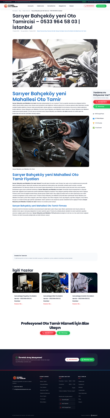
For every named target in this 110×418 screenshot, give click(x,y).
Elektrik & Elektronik (45, 393)
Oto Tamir (83, 31)
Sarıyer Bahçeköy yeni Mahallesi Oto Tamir (39, 96)
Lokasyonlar (82, 390)
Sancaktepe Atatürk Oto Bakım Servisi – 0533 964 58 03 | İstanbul (83, 298)
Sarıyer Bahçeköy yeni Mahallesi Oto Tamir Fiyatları (45, 177)
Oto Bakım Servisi (63, 31)
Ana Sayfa (15, 10)
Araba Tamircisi (26, 10)
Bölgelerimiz (62, 6)
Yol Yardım (42, 399)
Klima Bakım (43, 402)
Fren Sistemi (43, 387)
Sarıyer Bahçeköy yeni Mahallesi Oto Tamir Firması (39, 205)
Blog (20, 10)
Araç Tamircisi (48, 31)
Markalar (81, 387)
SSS (80, 396)
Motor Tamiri (43, 381)
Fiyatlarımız (81, 384)
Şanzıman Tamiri (44, 390)
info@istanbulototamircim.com (22, 389)
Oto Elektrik (70, 31)
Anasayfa (30, 6)
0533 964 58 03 (18, 386)
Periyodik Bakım (44, 384)
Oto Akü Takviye (55, 31)
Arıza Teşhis (43, 396)
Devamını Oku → (18, 304)
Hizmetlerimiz (51, 6)
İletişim (72, 6)
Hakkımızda (40, 6)
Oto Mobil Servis (77, 31)
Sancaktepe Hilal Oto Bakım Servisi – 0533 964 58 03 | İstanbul (53, 298)
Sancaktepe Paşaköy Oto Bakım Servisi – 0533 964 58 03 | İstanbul (25, 298)
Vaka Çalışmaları (83, 393)
